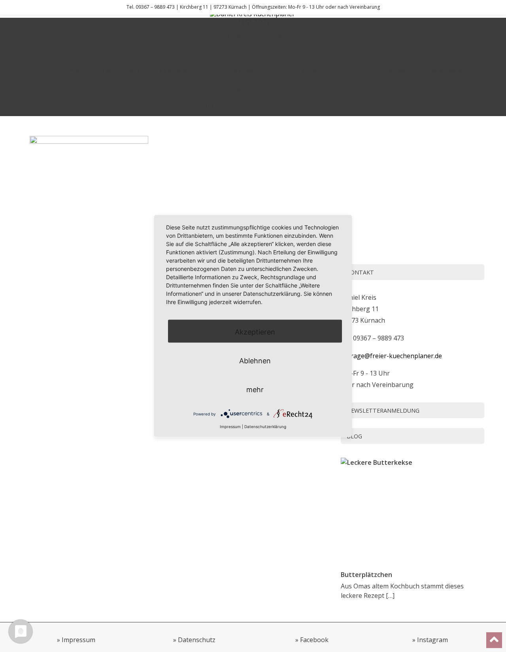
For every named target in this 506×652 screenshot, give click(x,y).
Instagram (432, 639)
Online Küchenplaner (422, 71)
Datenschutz (196, 639)
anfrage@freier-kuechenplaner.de (391, 355)
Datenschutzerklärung (265, 426)
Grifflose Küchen (155, 71)
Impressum (78, 639)
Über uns (245, 89)
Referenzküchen (109, 107)
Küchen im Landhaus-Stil (245, 71)
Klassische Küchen (77, 71)
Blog (161, 107)
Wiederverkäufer (395, 107)
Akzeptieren (255, 331)
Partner (289, 107)
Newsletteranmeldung (383, 410)
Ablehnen (255, 360)
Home (235, 36)
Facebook (314, 639)
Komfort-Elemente (336, 71)
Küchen (253, 54)
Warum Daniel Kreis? (225, 107)
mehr (255, 389)
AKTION (269, 36)
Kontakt (336, 107)
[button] (253, 22)
